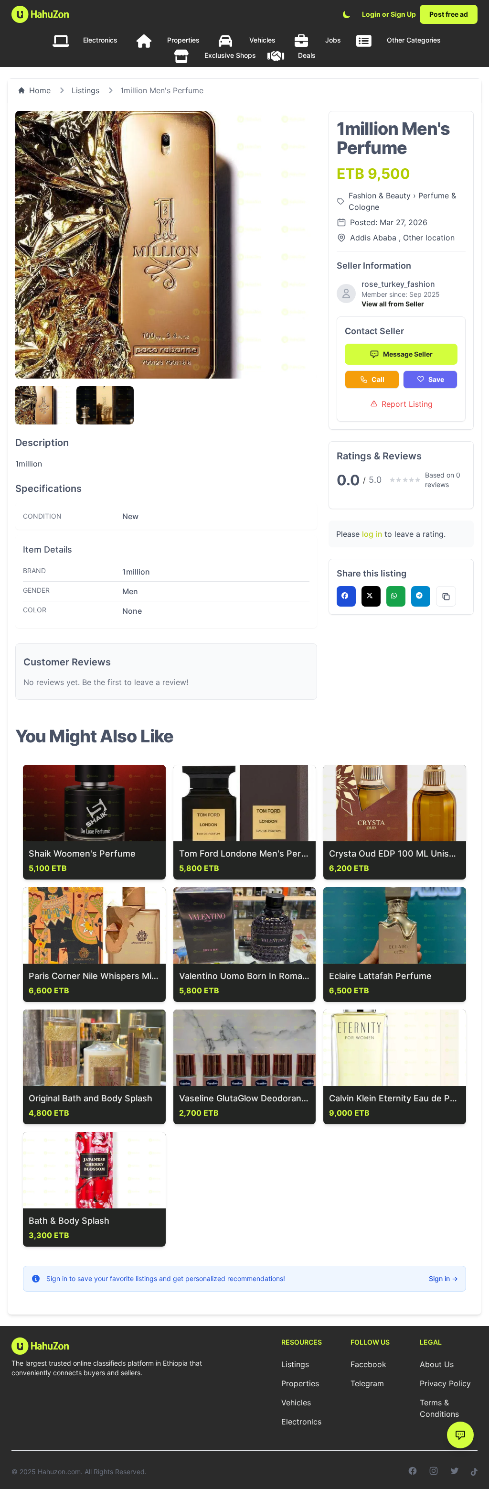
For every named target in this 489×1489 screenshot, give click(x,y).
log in (372, 534)
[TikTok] (474, 1472)
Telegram (367, 1383)
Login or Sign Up (389, 14)
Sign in (443, 1278)
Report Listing (407, 404)
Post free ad (448, 14)
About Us (437, 1364)
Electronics (100, 40)
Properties (183, 40)
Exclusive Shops (230, 55)
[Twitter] (454, 1472)
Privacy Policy (445, 1383)
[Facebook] (412, 1472)
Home (40, 90)
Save (436, 379)
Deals (307, 55)
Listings (85, 90)
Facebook (368, 1364)
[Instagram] (433, 1472)
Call (378, 379)
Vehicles (262, 40)
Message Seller (408, 354)
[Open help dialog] (460, 1435)
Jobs (333, 40)
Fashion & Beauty (381, 195)
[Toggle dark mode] (346, 14)
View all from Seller (392, 304)
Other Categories (414, 40)
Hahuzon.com (59, 1471)
